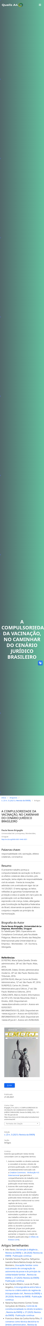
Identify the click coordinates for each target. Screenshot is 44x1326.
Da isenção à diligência (27, 1249)
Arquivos (13, 797)
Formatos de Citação (14, 1123)
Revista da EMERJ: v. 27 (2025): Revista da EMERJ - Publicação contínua (22, 1277)
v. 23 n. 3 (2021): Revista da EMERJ (16, 800)
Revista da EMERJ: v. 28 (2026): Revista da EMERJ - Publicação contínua (23, 1296)
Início (3, 797)
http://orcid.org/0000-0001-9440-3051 (14, 839)
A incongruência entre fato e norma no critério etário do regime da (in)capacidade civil (23, 1290)
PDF (10, 1085)
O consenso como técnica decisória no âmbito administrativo (23, 1321)
